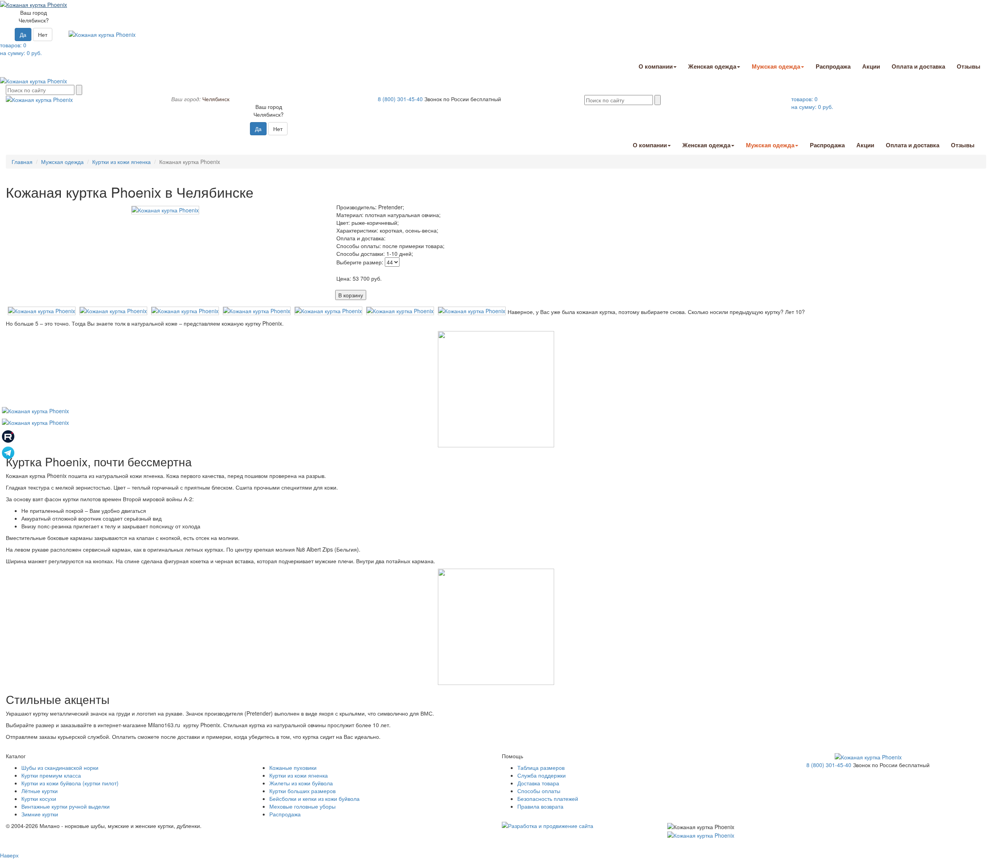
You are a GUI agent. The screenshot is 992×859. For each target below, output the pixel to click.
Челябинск (215, 99)
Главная (22, 162)
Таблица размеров (541, 767)
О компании (656, 66)
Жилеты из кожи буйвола (301, 783)
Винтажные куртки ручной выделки (65, 806)
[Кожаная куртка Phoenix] (165, 209)
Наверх (9, 855)
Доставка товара (538, 783)
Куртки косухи (38, 798)
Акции (871, 66)
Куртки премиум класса (51, 775)
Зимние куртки (39, 814)
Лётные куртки (39, 791)
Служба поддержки (541, 775)
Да (23, 34)
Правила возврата (540, 806)
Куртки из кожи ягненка (121, 162)
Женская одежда (712, 66)
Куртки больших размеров (302, 791)
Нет (42, 34)
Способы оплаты (538, 791)
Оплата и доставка (918, 66)
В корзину (350, 295)
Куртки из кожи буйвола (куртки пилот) (70, 783)
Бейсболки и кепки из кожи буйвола (314, 798)
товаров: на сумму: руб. (21, 49)
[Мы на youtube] (35, 410)
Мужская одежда (776, 66)
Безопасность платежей (547, 798)
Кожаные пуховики (293, 767)
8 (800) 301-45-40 (400, 99)
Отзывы (968, 66)
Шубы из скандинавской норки (59, 767)
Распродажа (833, 66)
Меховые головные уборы (302, 806)
